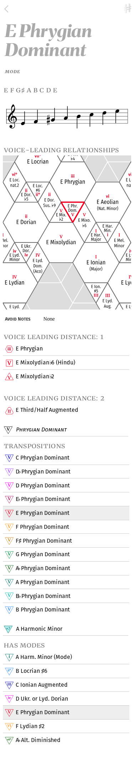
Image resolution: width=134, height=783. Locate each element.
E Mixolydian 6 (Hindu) (45, 362)
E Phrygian (29, 348)
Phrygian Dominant (41, 429)
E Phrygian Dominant (43, 499)
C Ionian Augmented (42, 684)
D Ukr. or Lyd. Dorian (42, 698)
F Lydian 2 (30, 726)
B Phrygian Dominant (43, 596)
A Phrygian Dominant (43, 568)
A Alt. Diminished (38, 740)
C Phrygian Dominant (42, 457)
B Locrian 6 (31, 670)
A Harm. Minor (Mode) (44, 657)
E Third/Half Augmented (47, 409)
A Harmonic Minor (38, 628)
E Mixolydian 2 (35, 376)
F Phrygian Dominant (42, 526)
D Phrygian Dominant (43, 471)
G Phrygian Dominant (43, 554)
